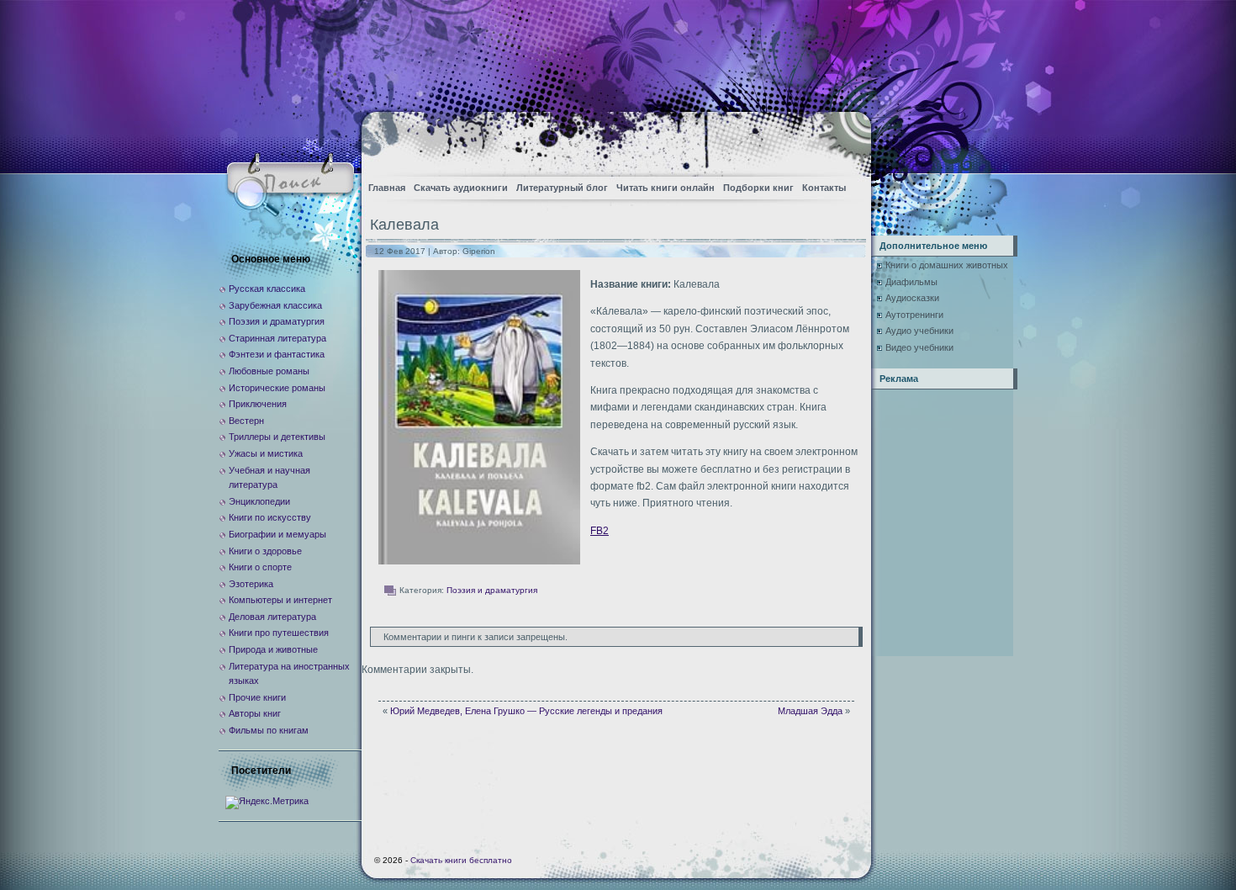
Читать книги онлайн (665, 188)
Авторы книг (255, 713)
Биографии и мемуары (277, 534)
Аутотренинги (914, 315)
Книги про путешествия (279, 633)
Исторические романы (277, 388)
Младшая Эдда (810, 711)
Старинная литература (277, 338)
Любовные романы (269, 371)
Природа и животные (273, 649)
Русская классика (267, 288)
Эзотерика (251, 584)
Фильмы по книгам (269, 730)
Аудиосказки (912, 298)
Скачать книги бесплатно (461, 860)
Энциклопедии (259, 501)
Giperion (478, 251)
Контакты (824, 188)
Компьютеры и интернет (280, 600)
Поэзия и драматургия (491, 590)
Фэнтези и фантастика (277, 354)
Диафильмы (911, 282)
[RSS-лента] (843, 139)
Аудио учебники (919, 331)
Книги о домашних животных (946, 265)
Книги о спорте (260, 567)
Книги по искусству (270, 517)
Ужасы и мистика (266, 453)
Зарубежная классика (275, 305)
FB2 (599, 531)
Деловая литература (272, 617)
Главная (386, 188)
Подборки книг (758, 188)
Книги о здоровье (265, 551)
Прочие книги (257, 697)
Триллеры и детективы (277, 437)
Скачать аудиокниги (461, 188)
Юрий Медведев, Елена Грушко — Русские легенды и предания (526, 711)
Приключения (258, 404)
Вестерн (246, 421)
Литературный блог (562, 188)
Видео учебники (919, 347)
